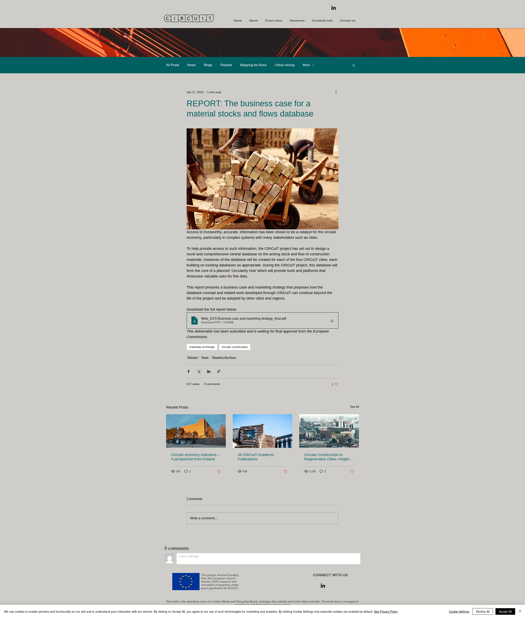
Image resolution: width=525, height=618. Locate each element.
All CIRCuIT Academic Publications (256, 457)
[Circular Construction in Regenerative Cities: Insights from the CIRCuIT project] (329, 431)
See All (354, 406)
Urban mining (284, 65)
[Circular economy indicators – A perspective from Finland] (196, 431)
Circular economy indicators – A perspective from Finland (195, 457)
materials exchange (202, 347)
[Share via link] (219, 371)
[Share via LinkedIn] (209, 371)
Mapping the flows (253, 65)
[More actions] (335, 92)
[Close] (520, 611)
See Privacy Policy (386, 611)
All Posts (172, 65)
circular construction (235, 347)
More (306, 65)
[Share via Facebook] (189, 371)
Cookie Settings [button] (459, 611)
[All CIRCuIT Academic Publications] (262, 431)
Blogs (208, 65)
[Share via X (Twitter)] (199, 371)
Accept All (505, 611)
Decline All (483, 611)
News (191, 65)
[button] (354, 65)
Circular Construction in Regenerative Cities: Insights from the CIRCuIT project (327, 457)
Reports (226, 65)
